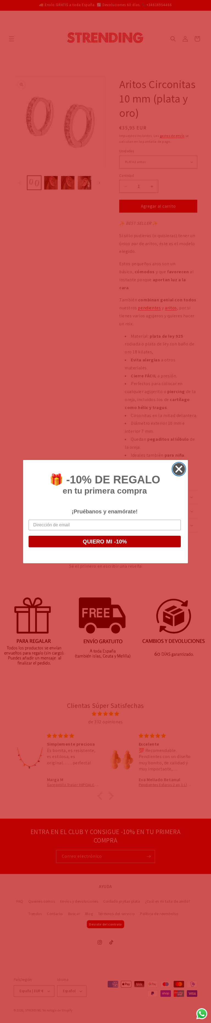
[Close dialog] (179, 469)
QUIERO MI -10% (105, 541)
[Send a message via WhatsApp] (201, 1013)
